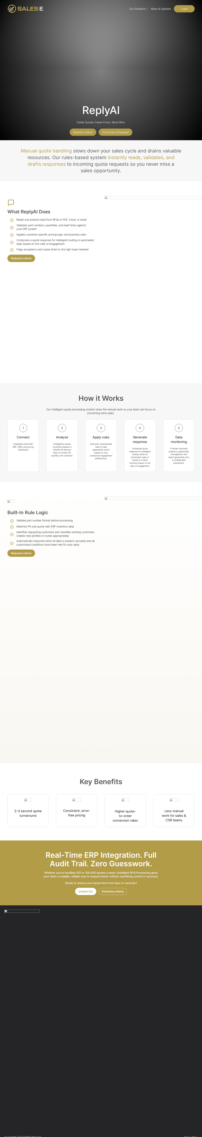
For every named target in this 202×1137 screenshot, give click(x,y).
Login (184, 8)
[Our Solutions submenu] (147, 9)
